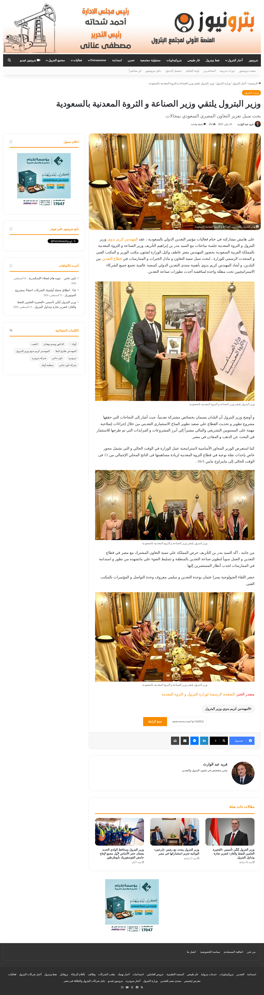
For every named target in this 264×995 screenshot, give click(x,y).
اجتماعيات (138, 974)
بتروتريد (72, 358)
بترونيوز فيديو (28, 60)
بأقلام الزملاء (78, 974)
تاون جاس (57, 358)
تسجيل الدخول (173, 70)
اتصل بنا (191, 951)
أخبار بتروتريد (133, 980)
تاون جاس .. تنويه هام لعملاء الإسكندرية (52, 278)
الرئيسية (253, 83)
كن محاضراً (135, 70)
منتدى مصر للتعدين (170, 980)
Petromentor (98, 60)
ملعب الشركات (106, 974)
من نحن (251, 951)
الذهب (34, 344)
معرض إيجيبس (192, 980)
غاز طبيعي (193, 60)
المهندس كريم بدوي (122, 239)
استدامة (117, 60)
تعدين (131, 60)
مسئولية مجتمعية (150, 60)
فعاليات (77, 60)
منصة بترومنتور (247, 70)
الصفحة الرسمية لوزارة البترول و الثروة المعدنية (198, 694)
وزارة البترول (223, 83)
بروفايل (64, 974)
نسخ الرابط (155, 721)
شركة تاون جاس (67, 365)
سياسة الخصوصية (210, 951)
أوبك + (73, 344)
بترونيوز (253, 60)
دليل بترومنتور (153, 70)
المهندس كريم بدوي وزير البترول (227, 708)
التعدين (240, 974)
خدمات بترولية (209, 974)
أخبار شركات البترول (30, 974)
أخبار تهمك (124, 974)
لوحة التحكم (192, 70)
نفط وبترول (213, 60)
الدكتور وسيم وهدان (54, 344)
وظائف (91, 974)
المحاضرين (209, 70)
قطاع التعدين (112, 259)
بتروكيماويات (174, 60)
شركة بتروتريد (39, 358)
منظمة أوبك (47, 365)
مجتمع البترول (56, 60)
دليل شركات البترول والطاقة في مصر (84, 980)
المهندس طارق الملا (65, 351)
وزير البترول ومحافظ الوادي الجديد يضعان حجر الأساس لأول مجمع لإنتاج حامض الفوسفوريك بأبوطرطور (122, 853)
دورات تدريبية (227, 70)
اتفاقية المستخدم (233, 951)
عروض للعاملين (155, 974)
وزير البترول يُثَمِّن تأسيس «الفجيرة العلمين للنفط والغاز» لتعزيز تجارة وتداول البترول (234, 853)
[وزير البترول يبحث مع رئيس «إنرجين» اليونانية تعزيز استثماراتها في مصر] (174, 832)
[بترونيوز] (132, 27)
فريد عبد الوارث (245, 124)
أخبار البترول (235, 60)
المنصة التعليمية (175, 974)
